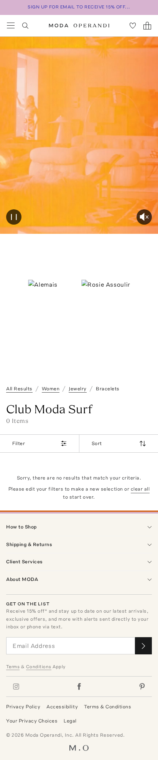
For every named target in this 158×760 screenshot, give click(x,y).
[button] (79, 135)
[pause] (13, 217)
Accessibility (62, 706)
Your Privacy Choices (32, 721)
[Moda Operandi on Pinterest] (142, 686)
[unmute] (144, 217)
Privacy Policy (23, 706)
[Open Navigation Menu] (10, 25)
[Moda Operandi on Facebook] (79, 686)
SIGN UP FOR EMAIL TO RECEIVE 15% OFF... (79, 7)
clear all (140, 489)
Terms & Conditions (107, 706)
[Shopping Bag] (147, 25)
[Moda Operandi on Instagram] (16, 686)
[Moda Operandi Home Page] (79, 26)
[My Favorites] (133, 25)
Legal (70, 721)
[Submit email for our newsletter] (143, 645)
